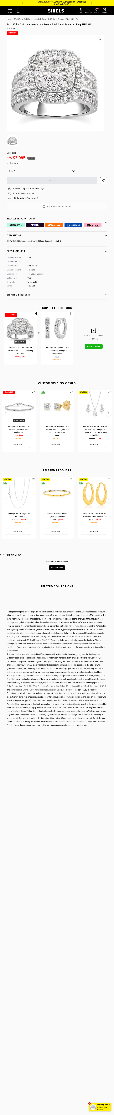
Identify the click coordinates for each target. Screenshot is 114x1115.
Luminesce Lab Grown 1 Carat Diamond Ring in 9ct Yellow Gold (35, 689)
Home (9, 19)
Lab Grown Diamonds (66, 721)
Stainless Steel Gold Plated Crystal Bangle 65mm (57, 515)
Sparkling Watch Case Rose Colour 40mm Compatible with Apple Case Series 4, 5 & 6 (72, 686)
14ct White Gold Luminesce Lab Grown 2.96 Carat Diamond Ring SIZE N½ (20, 350)
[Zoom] (100, 38)
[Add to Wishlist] (33, 392)
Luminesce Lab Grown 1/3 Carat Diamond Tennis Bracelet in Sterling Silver (19, 429)
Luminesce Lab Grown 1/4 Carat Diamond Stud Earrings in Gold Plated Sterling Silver (57, 429)
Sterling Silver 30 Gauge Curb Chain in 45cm (19, 515)
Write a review (57, 567)
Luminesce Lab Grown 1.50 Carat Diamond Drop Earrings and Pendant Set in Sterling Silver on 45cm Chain (94, 430)
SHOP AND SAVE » (57, 4)
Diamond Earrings (85, 721)
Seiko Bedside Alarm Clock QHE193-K (22, 686)
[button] (94, 346)
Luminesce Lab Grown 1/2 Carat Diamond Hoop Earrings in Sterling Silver (57, 350)
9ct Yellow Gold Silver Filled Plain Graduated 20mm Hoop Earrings (94, 515)
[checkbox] (35, 313)
